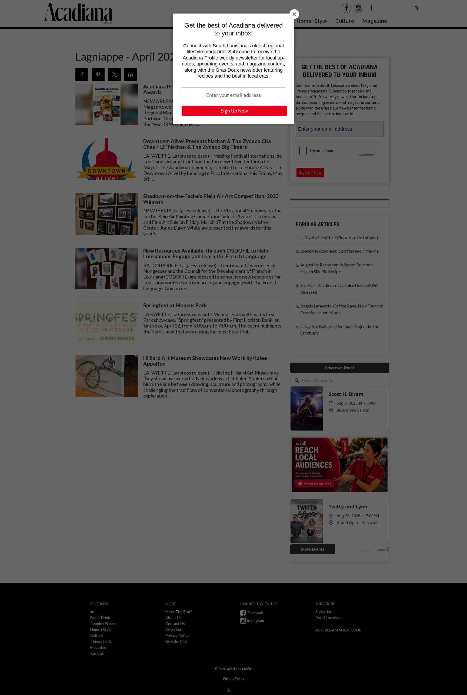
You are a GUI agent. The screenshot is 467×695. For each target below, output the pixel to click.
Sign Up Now (234, 111)
